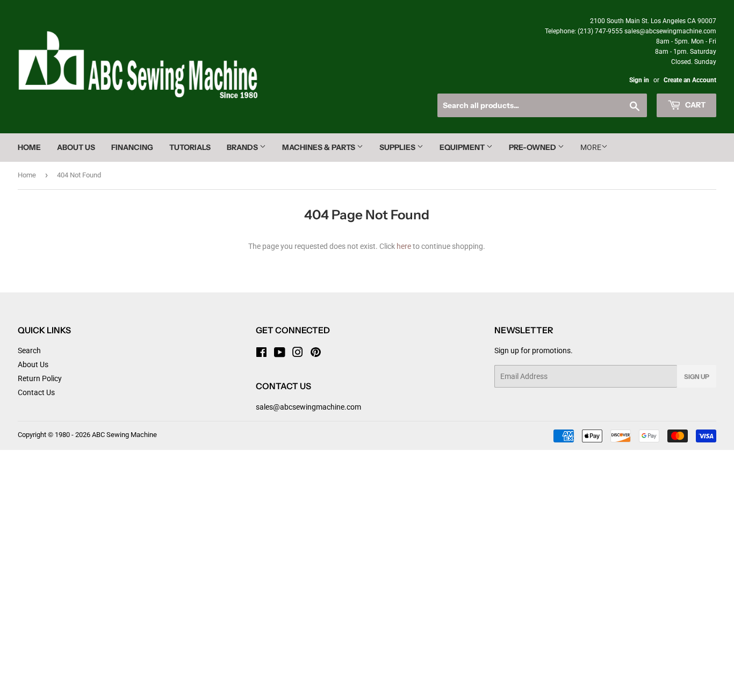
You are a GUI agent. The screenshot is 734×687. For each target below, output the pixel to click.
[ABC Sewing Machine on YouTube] (279, 353)
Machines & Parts (319, 147)
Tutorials (190, 147)
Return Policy (40, 378)
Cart (694, 105)
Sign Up (696, 377)
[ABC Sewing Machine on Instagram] (297, 353)
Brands (243, 147)
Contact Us (36, 392)
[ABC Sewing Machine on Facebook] (261, 353)
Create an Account (690, 80)
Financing (132, 147)
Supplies (398, 147)
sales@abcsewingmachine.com (308, 407)
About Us (76, 147)
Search (29, 350)
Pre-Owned (533, 147)
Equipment (463, 147)
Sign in (639, 80)
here (404, 246)
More (590, 147)
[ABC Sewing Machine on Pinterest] (315, 353)
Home (29, 147)
